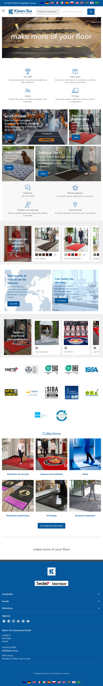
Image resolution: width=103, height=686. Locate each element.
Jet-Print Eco (41, 352)
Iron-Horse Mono (72, 258)
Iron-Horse (40, 258)
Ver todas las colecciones (51, 526)
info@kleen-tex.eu (28, 3)
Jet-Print (68, 352)
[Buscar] (91, 12)
